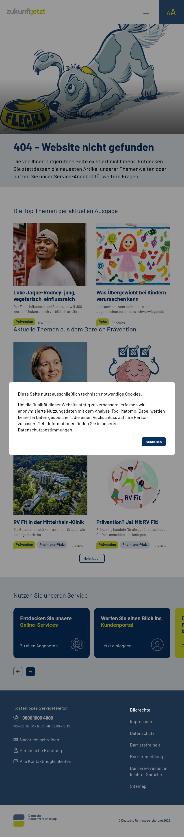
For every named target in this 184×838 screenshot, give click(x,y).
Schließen (154, 442)
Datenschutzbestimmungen (45, 429)
